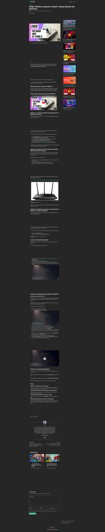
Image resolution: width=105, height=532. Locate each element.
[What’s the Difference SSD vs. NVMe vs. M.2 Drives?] (69, 102)
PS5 (33, 65)
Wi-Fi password (47, 141)
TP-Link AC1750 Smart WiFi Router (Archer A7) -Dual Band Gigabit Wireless (44, 180)
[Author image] (29, 10)
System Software (43, 260)
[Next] (58, 463)
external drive (39, 302)
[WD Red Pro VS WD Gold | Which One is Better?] (69, 57)
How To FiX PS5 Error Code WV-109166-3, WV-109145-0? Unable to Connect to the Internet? (36, 444)
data (35, 130)
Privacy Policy (72, 521)
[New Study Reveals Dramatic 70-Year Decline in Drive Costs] (69, 68)
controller (44, 329)
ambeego (56, 529)
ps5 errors (35, 416)
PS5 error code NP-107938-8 (40, 236)
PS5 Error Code (42, 142)
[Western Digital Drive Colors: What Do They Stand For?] (69, 46)
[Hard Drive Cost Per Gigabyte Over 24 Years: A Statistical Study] (69, 80)
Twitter (47, 435)
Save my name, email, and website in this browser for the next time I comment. (43, 510)
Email (41, 508)
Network (43, 116)
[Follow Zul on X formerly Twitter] (45, 437)
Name (30, 508)
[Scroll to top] (103, 521)
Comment (31, 496)
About (63, 521)
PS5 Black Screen (38, 202)
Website (52, 508)
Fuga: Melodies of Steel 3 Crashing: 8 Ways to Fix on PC (52, 465)
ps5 (32, 416)
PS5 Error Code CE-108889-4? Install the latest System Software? (53, 443)
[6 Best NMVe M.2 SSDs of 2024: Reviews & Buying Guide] (69, 23)
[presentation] (37, 458)
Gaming (30, 4)
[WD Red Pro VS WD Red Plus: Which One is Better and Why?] (69, 91)
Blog (74, 1)
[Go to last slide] (31, 463)
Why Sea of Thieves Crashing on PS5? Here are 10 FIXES (36, 465)
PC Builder (71, 1)
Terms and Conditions (66, 522)
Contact (66, 521)
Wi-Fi (52, 90)
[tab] (44, 472)
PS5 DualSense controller (50, 258)
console (38, 298)
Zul (31, 10)
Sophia (35, 468)
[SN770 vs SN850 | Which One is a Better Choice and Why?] (69, 34)
